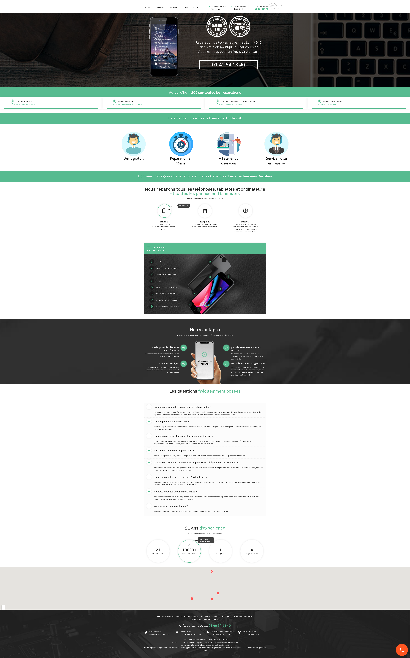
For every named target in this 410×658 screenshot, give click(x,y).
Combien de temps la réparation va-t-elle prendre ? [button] (179, 407)
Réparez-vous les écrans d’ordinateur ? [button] (173, 491)
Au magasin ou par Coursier (245, 226)
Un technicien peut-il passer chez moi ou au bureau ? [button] (180, 436)
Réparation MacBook (243, 617)
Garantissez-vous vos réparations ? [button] (171, 450)
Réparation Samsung (202, 617)
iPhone (147, 8)
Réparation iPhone (165, 617)
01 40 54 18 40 (261, 9)
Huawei (174, 8)
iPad (185, 8)
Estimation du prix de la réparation (205, 224)
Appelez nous (168, 217)
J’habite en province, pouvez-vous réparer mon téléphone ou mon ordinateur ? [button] (195, 462)
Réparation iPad (183, 617)
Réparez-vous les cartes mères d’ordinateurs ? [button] (177, 477)
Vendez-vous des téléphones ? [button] (168, 506)
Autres (196, 8)
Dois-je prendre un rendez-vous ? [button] (169, 421)
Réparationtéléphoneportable (205, 619)
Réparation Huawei (222, 617)
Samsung (160, 8)
